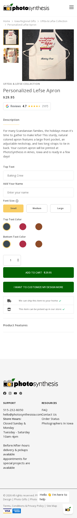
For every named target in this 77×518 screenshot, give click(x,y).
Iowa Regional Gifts (25, 21)
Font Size (9, 200)
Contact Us (49, 414)
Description (11, 120)
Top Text (8, 166)
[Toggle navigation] (71, 7)
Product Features (15, 325)
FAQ (44, 410)
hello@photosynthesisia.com (22, 414)
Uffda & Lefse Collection (53, 21)
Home (6, 21)
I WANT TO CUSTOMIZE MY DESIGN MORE (38, 287)
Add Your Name (13, 183)
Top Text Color (12, 219)
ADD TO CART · (34, 272)
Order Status (50, 419)
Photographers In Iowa (57, 423)
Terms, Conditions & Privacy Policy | (24, 506)
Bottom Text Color (14, 236)
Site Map (52, 506)
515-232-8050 (13, 410)
